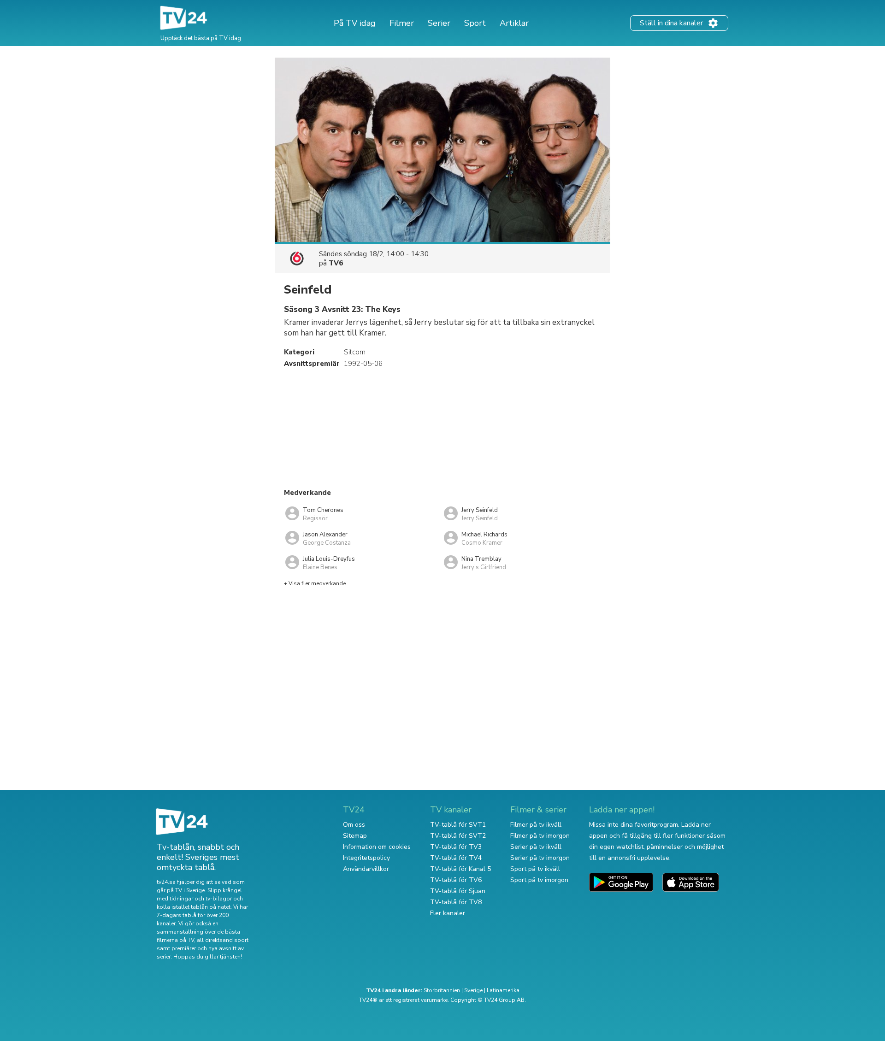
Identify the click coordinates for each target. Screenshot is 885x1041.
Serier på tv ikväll (535, 846)
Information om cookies (377, 846)
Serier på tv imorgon (540, 857)
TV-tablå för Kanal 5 (460, 869)
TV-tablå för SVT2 (458, 835)
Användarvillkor (366, 869)
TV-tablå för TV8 (456, 902)
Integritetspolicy (366, 857)
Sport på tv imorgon (539, 880)
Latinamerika (503, 990)
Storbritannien (442, 990)
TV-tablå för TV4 (456, 857)
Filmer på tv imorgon (540, 835)
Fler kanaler (447, 913)
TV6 (336, 263)
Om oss (354, 824)
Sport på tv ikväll (535, 869)
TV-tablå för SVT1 (458, 824)
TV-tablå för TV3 (456, 846)
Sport (475, 23)
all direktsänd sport (222, 940)
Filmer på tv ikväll (535, 824)
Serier (439, 23)
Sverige (473, 990)
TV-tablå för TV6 (456, 880)
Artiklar (514, 23)
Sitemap (355, 835)
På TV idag (355, 23)
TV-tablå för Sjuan (457, 891)
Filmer (401, 23)
